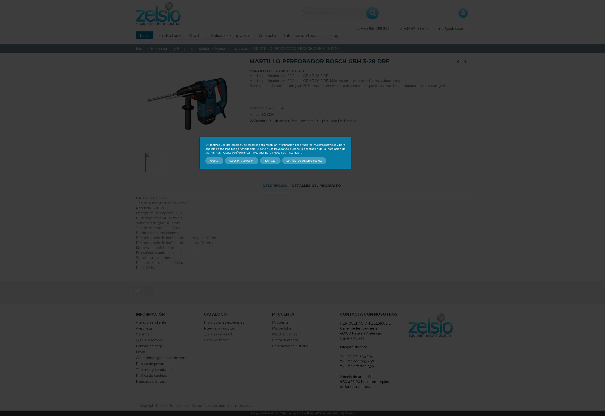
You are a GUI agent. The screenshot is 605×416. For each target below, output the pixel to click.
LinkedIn (149, 290)
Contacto (267, 35)
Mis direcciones (284, 334)
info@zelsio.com (452, 28)
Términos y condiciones (155, 370)
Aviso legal (144, 328)
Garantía (142, 334)
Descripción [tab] (275, 186)
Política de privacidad (153, 364)
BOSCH (267, 114)
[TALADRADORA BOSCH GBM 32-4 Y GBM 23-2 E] (458, 61)
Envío (140, 352)
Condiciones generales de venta (162, 358)
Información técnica (303, 35)
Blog (334, 35)
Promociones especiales (224, 322)
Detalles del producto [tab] (316, 186)
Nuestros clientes (150, 381)
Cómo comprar (216, 340)
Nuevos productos (219, 328)
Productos (168, 35)
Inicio (145, 35)
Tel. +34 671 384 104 (414, 28)
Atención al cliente (151, 322)
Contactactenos (285, 340)
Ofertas (196, 35)
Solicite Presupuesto (231, 35)
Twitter (137, 290)
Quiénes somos (149, 340)
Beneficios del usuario (290, 346)
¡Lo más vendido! (218, 334)
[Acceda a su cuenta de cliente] (463, 13)
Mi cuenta (280, 322)
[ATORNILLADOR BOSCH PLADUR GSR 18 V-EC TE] (465, 61)
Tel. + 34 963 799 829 (372, 28)
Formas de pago (149, 346)
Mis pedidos (282, 328)
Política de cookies (151, 375)
